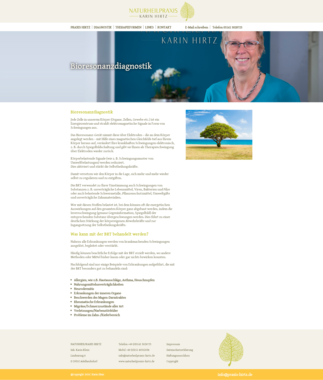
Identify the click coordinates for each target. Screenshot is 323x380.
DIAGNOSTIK (103, 28)
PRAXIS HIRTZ (80, 28)
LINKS (149, 28)
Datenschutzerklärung (180, 350)
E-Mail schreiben (196, 28)
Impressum (173, 344)
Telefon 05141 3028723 (227, 28)
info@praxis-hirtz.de (235, 374)
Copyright (172, 361)
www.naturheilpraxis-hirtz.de (136, 361)
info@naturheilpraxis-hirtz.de (137, 355)
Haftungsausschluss (178, 355)
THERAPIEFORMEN (128, 28)
